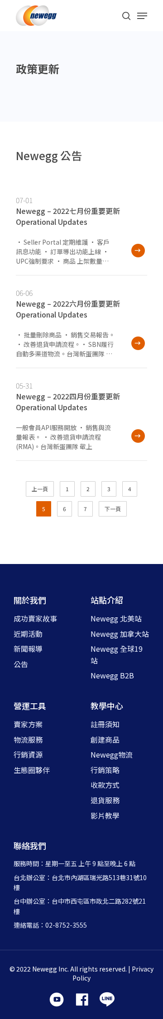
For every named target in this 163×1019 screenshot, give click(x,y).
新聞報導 (28, 648)
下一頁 (113, 508)
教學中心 (107, 705)
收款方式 (105, 784)
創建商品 (105, 739)
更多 (137, 252)
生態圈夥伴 (32, 769)
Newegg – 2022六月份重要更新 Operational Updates (68, 309)
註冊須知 (105, 724)
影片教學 (105, 815)
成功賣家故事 (35, 618)
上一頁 (40, 489)
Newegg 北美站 (116, 618)
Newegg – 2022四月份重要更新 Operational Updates (68, 401)
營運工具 (30, 705)
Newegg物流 (112, 754)
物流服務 (28, 739)
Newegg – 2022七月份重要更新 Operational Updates (68, 216)
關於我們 (30, 600)
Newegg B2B (112, 675)
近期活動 (28, 633)
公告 (21, 664)
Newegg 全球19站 (117, 654)
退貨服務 (105, 800)
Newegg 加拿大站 (120, 633)
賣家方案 (28, 724)
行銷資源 (28, 754)
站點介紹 (107, 600)
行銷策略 (105, 769)
